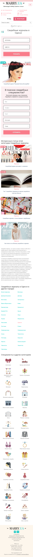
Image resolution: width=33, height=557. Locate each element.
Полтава (3, 326)
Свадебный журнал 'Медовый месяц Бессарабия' (16, 84)
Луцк (19, 315)
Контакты (16, 540)
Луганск (3, 315)
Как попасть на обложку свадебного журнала (16, 243)
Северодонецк (5, 330)
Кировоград (4, 307)
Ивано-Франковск (6, 303)
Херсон (3, 341)
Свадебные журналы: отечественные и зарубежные (16, 218)
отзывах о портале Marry (22, 554)
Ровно (19, 326)
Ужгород (3, 337)
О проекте (16, 534)
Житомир (4, 299)
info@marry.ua (18, 549)
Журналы (16, 164)
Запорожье (21, 299)
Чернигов (20, 345)
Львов (3, 318)
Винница (20, 292)
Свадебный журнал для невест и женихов (16, 166)
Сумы (2, 334)
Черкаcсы (4, 345)
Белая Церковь (5, 292)
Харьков (20, 337)
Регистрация (20, 18)
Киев (19, 303)
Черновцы (4, 349)
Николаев (4, 322)
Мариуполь (21, 318)
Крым (19, 311)
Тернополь (21, 334)
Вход (10, 18)
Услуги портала (16, 539)
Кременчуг (21, 307)
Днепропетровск (6, 296)
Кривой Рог (4, 311)
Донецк (20, 296)
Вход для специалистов (16, 536)
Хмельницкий (21, 341)
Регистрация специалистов (16, 537)
